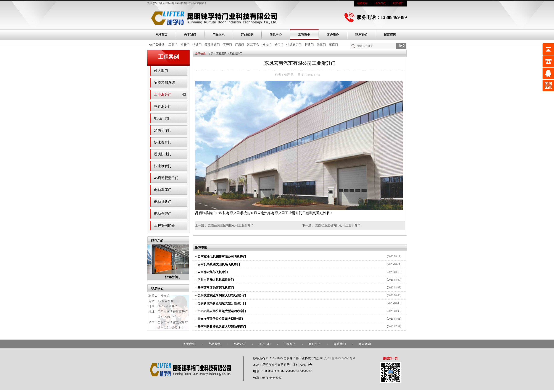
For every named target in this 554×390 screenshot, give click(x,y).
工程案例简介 (164, 225)
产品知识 (247, 34)
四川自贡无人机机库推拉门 (216, 280)
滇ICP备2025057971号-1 (339, 358)
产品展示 (219, 34)
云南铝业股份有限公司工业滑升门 (338, 225)
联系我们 (398, 3)
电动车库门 (162, 190)
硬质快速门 (212, 44)
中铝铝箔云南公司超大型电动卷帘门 (222, 311)
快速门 (197, 44)
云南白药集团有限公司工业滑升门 (230, 225)
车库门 (333, 44)
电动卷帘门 (162, 213)
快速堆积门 (162, 166)
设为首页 (380, 3)
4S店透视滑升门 (166, 178)
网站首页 (161, 34)
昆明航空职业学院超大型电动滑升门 (222, 295)
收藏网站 (362, 3)
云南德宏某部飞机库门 (213, 272)
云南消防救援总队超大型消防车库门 (222, 326)
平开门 (227, 44)
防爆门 (321, 44)
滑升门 (185, 44)
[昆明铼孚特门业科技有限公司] (214, 24)
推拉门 (266, 44)
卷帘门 (278, 44)
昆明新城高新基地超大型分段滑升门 (222, 303)
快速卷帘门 (294, 44)
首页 (210, 53)
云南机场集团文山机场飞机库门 (219, 264)
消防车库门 (162, 130)
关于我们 (190, 34)
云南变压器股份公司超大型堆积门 (220, 318)
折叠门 (309, 44)
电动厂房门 (162, 118)
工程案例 (304, 34)
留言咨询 (390, 34)
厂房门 (239, 44)
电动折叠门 (162, 202)
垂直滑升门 (162, 106)
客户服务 (333, 34)
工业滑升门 (162, 94)
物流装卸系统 (164, 82)
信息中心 (276, 34)
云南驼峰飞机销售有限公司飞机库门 (222, 256)
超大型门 (161, 71)
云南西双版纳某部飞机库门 (216, 287)
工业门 (172, 44)
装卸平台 (253, 44)
